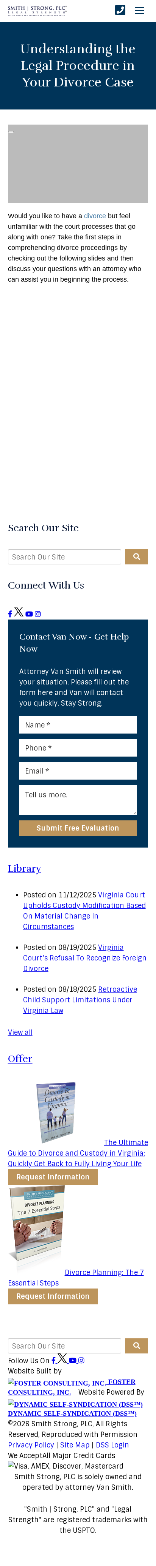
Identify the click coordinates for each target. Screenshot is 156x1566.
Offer (20, 1059)
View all (20, 1032)
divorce (95, 216)
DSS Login (112, 1445)
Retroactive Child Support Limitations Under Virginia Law (80, 1000)
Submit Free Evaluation (78, 828)
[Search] (136, 556)
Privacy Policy (31, 1445)
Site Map (75, 1445)
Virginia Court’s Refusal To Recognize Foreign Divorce (85, 958)
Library (24, 868)
